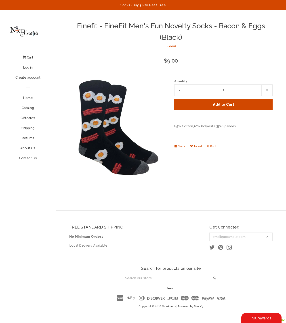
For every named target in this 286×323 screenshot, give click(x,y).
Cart (29, 57)
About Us (27, 148)
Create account (27, 78)
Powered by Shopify (190, 306)
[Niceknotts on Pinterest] (220, 248)
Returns (28, 138)
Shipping (27, 128)
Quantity (180, 81)
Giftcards (28, 118)
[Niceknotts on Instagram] (229, 248)
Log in (28, 67)
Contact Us (28, 158)
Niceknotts (169, 306)
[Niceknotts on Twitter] (212, 248)
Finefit (171, 46)
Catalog (28, 108)
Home (28, 98)
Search (170, 288)
